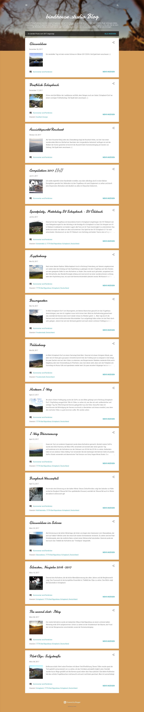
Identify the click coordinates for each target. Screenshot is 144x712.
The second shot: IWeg (45, 611)
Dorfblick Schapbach (44, 84)
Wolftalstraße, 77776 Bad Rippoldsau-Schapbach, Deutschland (57, 510)
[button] (113, 42)
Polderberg (37, 344)
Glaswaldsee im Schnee (45, 522)
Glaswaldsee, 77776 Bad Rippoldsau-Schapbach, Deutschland (57, 555)
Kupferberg (37, 255)
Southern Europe (42, 117)
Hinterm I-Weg (40, 389)
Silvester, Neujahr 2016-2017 (50, 567)
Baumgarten (38, 300)
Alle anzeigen (110, 34)
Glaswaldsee (37, 43)
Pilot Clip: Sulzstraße (44, 656)
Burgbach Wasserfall (43, 478)
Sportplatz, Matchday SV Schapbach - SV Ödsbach (66, 211)
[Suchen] (117, 6)
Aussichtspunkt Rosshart (46, 129)
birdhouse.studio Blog (72, 16)
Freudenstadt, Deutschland (45, 332)
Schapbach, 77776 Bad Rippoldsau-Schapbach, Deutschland (56, 599)
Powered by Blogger (73, 702)
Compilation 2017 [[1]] (45, 170)
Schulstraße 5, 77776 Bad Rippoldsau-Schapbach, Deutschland (57, 244)
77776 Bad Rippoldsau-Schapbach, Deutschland (52, 288)
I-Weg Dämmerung (43, 433)
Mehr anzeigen (109, 72)
